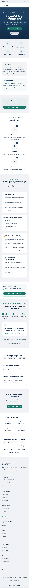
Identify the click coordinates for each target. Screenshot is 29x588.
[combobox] (6, 1)
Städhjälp (4, 511)
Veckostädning (5, 503)
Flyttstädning (5, 497)
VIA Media (17, 585)
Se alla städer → (6, 539)
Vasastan (23, 442)
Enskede (24, 449)
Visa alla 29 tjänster (14, 434)
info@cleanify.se (7, 474)
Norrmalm (5, 446)
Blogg (3, 569)
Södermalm (7, 442)
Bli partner (4, 555)
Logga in (25, 1)
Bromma (17, 449)
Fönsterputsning (5, 508)
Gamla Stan (12, 446)
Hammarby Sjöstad (21, 446)
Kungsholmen (15, 442)
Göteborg (4, 528)
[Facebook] (5, 486)
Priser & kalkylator (6, 553)
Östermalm (15, 12)
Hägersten (5, 449)
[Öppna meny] (25, 5)
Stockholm (9, 12)
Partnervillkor (5, 566)
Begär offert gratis (13, 29)
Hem (4, 12)
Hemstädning (5, 494)
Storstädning (5, 500)
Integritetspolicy (5, 561)
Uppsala (4, 533)
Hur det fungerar (5, 550)
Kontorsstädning (5, 513)
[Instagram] (2, 486)
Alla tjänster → (5, 516)
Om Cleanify (4, 547)
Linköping (4, 536)
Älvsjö (11, 449)
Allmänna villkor (5, 564)
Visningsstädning (6, 505)
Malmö (3, 530)
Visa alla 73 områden (13, 452)
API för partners (5, 558)
